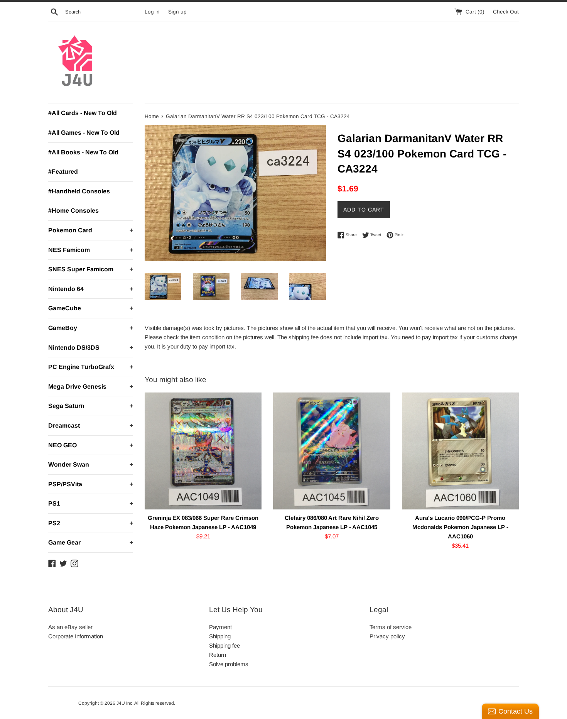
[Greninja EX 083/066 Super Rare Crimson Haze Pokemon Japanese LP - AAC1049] (203, 450)
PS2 (90, 523)
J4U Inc (124, 703)
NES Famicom (90, 250)
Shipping (220, 636)
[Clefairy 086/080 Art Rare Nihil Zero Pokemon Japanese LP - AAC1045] (331, 450)
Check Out (506, 12)
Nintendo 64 (90, 289)
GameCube (90, 308)
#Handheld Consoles (79, 191)
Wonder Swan (90, 464)
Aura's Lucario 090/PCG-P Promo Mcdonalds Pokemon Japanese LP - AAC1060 (460, 527)
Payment (220, 627)
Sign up (177, 12)
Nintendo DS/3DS (90, 347)
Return (217, 654)
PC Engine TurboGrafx (90, 367)
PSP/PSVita (90, 484)
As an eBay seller (70, 627)
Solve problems (228, 664)
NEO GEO (90, 445)
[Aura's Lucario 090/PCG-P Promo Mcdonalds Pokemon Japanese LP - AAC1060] (460, 450)
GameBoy (90, 328)
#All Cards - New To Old (82, 113)
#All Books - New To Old (83, 152)
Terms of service (391, 627)
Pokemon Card (90, 230)
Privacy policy (387, 636)
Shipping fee (224, 645)
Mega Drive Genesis (90, 386)
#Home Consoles (73, 210)
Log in (152, 12)
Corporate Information (75, 636)
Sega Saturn (90, 406)
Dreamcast (90, 425)
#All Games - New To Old (84, 132)
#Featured (63, 171)
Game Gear (90, 542)
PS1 (90, 503)
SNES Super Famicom (90, 269)
